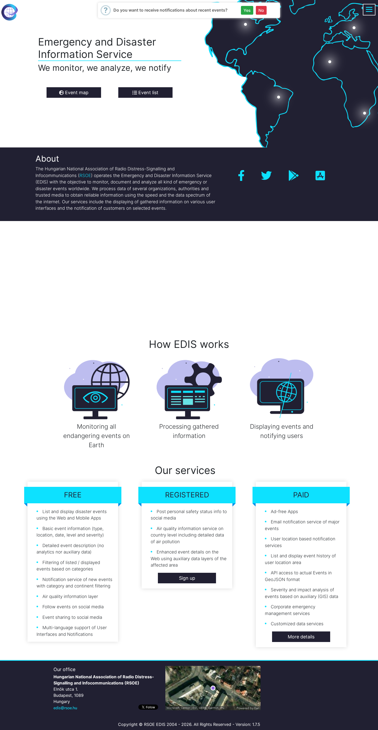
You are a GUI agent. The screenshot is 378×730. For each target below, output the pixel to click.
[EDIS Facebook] (241, 175)
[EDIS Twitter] (266, 175)
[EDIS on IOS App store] (320, 175)
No (261, 10)
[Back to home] (9, 11)
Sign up (187, 578)
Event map (76, 92)
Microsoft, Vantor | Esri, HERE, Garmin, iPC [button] (196, 708)
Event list (147, 92)
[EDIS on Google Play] (293, 175)
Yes (247, 10)
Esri (256, 708)
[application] (212, 688)
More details (301, 636)
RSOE (85, 175)
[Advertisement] (154, 272)
